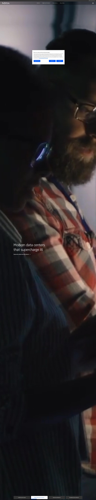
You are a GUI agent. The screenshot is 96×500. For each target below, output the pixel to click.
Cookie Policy (40, 58)
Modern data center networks (39, 497)
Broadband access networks (74, 497)
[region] (48, 57)
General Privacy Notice (45, 58)
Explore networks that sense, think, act (21, 254)
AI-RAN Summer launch (22, 497)
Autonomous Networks (57, 497)
